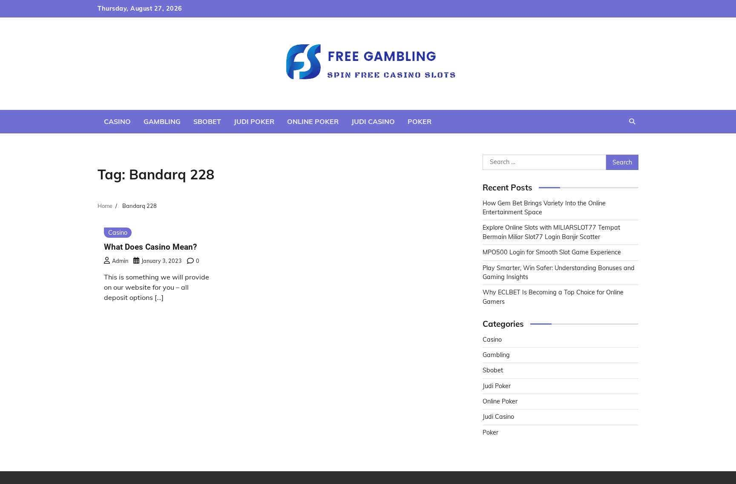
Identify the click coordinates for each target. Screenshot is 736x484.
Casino (117, 121)
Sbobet (207, 121)
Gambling (162, 121)
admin (120, 260)
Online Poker (313, 121)
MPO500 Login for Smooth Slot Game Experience (552, 252)
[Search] (632, 121)
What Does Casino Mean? (150, 247)
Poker (419, 121)
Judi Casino (373, 121)
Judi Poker (254, 121)
